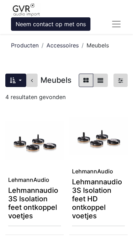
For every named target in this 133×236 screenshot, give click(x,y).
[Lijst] (100, 80)
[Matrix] (86, 80)
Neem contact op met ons (51, 24)
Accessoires (62, 45)
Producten (25, 45)
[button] (15, 80)
